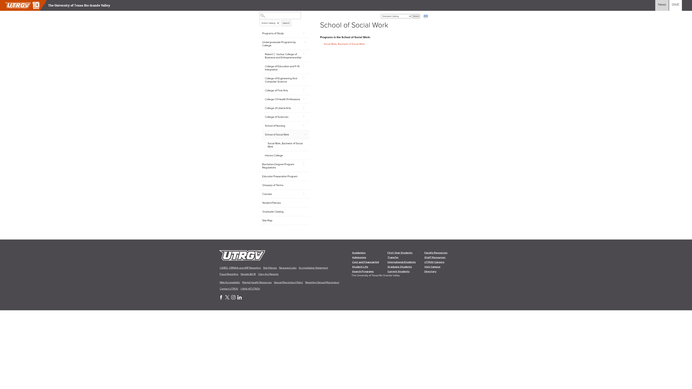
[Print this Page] (426, 16)
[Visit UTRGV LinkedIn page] (239, 298)
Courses (267, 194)
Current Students (398, 271)
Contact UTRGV (229, 288)
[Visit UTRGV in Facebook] (221, 298)
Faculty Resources (435, 253)
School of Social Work (277, 134)
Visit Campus (432, 267)
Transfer (393, 257)
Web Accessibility (230, 282)
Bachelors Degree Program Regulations (278, 166)
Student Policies (271, 202)
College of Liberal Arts (278, 108)
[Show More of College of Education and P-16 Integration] (305, 66)
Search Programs (363, 271)
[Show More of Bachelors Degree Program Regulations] (305, 164)
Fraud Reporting (229, 274)
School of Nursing (275, 125)
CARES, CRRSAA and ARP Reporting (240, 267)
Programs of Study (273, 33)
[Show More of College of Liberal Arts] (305, 107)
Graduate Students (399, 267)
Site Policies (270, 267)
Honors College (274, 155)
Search (286, 23)
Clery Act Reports (268, 274)
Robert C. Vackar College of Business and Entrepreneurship (283, 56)
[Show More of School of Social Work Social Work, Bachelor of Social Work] (305, 134)
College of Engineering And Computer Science (281, 80)
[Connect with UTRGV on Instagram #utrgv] (233, 298)
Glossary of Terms (272, 185)
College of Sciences (276, 117)
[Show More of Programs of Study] (305, 33)
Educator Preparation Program (280, 176)
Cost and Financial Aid (365, 262)
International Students (401, 262)
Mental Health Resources (257, 282)
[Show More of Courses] (305, 193)
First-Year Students (399, 253)
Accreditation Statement (313, 267)
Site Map (267, 220)
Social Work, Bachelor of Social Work (285, 145)
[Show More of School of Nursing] (305, 125)
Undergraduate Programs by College (279, 44)
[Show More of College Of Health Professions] (305, 99)
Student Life (360, 267)
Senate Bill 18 (248, 274)
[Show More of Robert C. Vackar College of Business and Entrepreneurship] (305, 54)
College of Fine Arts (276, 90)
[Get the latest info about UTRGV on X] (227, 298)
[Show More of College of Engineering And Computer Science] (305, 78)
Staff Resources (434, 257)
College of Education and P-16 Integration (282, 68)
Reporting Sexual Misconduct (322, 282)
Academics (359, 253)
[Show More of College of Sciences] (305, 116)
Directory (430, 271)
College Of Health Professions (282, 99)
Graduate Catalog (272, 211)
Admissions (359, 257)
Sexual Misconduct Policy (288, 282)
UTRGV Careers (434, 262)
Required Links (287, 267)
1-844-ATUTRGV (250, 288)
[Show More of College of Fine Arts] (305, 90)
